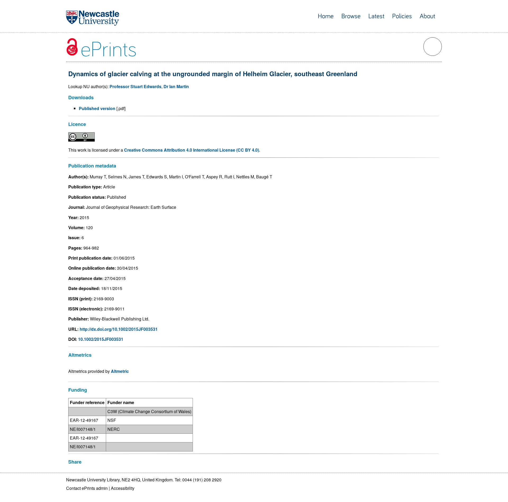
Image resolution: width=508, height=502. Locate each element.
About (427, 16)
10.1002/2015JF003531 (100, 339)
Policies (402, 16)
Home (326, 16)
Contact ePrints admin (87, 488)
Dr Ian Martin (176, 86)
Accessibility (122, 488)
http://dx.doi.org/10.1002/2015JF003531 (119, 329)
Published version (97, 108)
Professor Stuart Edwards (135, 86)
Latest (376, 16)
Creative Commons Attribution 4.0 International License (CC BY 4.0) (191, 150)
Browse (351, 16)
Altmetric (120, 371)
